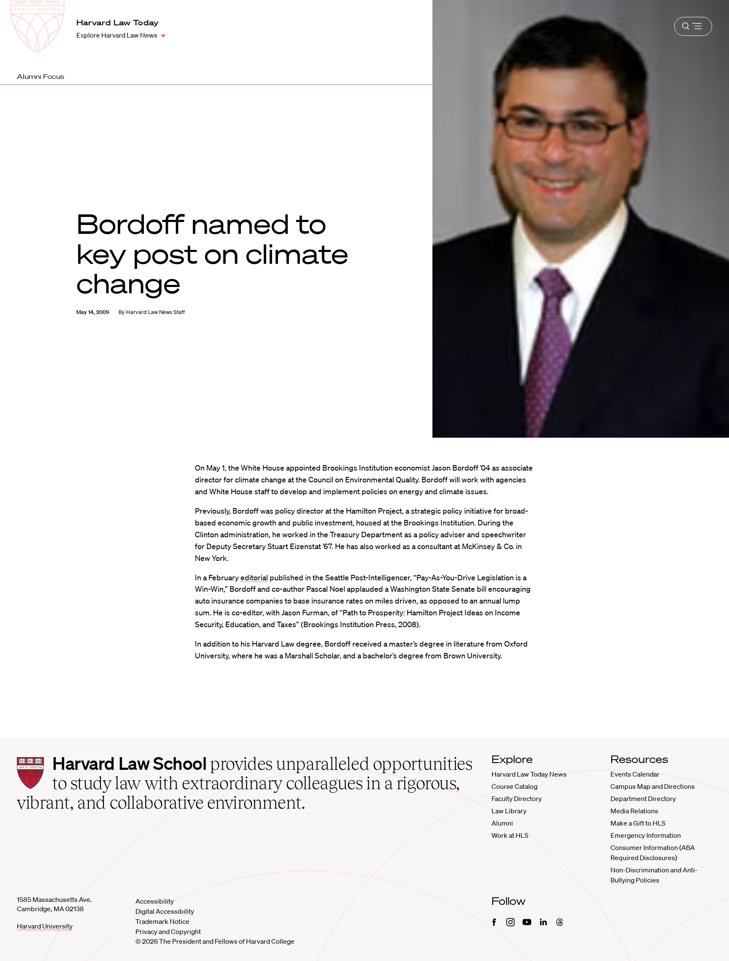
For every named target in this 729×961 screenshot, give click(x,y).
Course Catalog (514, 786)
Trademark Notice (162, 921)
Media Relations (634, 811)
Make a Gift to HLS (637, 823)
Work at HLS (509, 835)
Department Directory (643, 798)
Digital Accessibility (164, 911)
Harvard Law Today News (529, 774)
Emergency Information (645, 835)
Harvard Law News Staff (155, 312)
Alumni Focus (40, 76)
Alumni (502, 823)
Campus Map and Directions (652, 786)
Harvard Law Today (117, 22)
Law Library (508, 811)
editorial (254, 577)
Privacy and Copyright (168, 931)
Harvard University (45, 926)
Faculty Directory (516, 798)
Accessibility (154, 901)
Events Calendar (634, 774)
